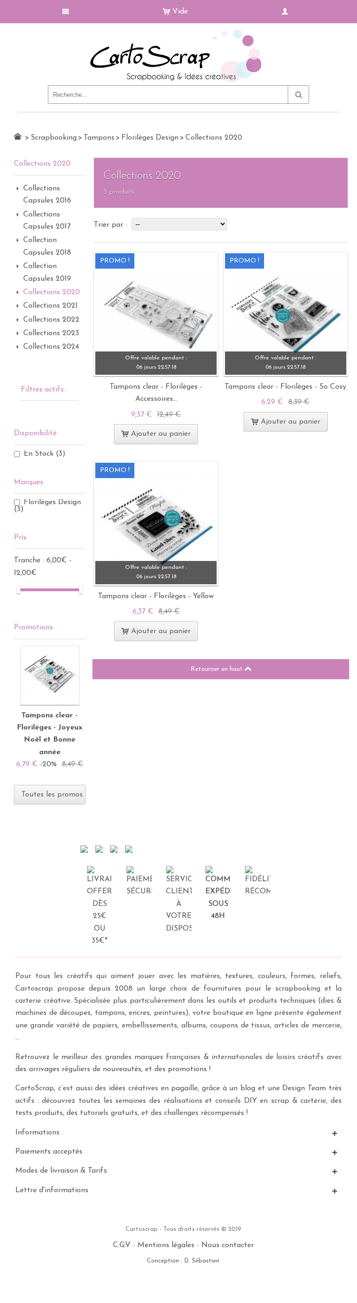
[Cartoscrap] (178, 33)
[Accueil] (17, 136)
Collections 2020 (51, 292)
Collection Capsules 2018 (47, 246)
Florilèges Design (149, 138)
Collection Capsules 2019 (47, 272)
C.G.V (122, 1245)
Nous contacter (227, 1245)
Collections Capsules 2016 (47, 194)
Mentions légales (166, 1245)
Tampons (99, 138)
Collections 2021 (50, 306)
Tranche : (30, 560)
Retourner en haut (218, 669)
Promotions (33, 627)
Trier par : (111, 225)
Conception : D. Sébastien (183, 1261)
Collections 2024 (51, 347)
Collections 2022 (51, 320)
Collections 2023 (51, 333)
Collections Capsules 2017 (47, 220)
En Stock (45, 454)
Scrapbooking (54, 138)
